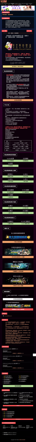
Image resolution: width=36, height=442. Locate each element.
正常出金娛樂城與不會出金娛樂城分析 (9, 14)
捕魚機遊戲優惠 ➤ (7, 381)
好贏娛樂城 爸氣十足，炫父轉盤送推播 (10, 393)
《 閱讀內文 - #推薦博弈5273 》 (18, 353)
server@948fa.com (8, 316)
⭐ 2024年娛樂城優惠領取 (9, 415)
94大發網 (20, 439)
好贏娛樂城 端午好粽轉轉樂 (24, 395)
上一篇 (4, 30)
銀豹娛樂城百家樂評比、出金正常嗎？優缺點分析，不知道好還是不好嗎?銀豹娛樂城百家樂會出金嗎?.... (18, 336)
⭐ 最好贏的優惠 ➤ (8, 376)
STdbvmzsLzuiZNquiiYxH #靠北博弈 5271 (11, 363)
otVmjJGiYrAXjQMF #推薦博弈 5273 (10, 348)
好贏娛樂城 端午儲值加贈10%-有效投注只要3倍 (10, 399)
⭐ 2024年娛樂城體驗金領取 (9, 413)
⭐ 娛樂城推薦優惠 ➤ (8, 377)
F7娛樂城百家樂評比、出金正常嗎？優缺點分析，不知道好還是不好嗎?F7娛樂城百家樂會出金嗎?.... (18, 343)
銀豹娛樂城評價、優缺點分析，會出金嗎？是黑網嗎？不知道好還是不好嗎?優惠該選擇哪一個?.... (18, 331)
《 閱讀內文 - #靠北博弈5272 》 (18, 360)
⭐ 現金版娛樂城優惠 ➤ (24, 376)
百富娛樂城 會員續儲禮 (23, 399)
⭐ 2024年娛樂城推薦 (8, 416)
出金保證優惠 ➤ (7, 379)
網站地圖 (23, 439)
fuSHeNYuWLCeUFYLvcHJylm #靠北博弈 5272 (12, 356)
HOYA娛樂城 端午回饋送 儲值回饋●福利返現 (26, 397)
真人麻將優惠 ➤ (22, 381)
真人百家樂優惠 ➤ (23, 379)
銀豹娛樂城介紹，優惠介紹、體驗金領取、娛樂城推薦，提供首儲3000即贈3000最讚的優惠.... (18, 333)
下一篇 (29, 30)
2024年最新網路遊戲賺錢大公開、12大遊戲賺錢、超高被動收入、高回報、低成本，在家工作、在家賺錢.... (18, 323)
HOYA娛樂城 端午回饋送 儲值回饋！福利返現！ (11, 395)
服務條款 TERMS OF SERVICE (10, 432)
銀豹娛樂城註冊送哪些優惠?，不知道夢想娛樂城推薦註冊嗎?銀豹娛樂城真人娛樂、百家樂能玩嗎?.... (18, 338)
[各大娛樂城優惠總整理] (18, 237)
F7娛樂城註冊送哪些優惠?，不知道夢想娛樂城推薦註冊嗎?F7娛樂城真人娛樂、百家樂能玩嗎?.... (18, 340)
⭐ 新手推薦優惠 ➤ (23, 377)
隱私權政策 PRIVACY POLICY (10, 434)
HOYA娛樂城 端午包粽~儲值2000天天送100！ (26, 393)
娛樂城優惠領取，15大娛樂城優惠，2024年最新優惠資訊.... (18, 326)
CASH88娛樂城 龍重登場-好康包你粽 (26, 400)
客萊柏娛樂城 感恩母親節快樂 (25, 402)
